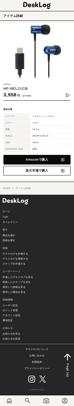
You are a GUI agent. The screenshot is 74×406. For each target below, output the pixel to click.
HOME (6, 188)
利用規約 (37, 362)
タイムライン (10, 222)
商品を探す (9, 235)
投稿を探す (9, 240)
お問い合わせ (37, 355)
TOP (5, 217)
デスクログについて (37, 349)
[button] (67, 364)
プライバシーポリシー (37, 368)
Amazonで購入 (37, 159)
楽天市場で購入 (37, 170)
